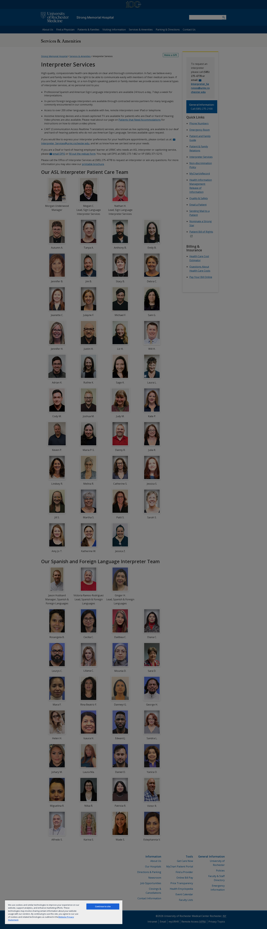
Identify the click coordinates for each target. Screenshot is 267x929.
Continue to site (103, 906)
